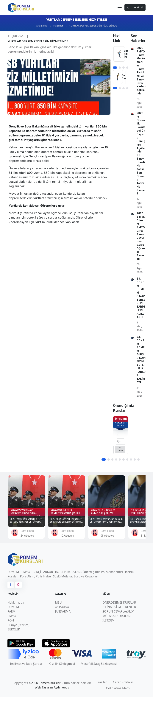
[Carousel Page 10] (138, 459)
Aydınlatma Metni (118, 688)
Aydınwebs (61, 687)
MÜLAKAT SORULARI (116, 616)
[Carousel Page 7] (127, 459)
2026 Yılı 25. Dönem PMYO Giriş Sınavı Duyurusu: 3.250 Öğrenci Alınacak (141, 236)
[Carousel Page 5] (120, 459)
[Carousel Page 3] (123, 67)
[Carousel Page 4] (127, 67)
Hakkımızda (15, 602)
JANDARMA (63, 611)
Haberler (58, 25)
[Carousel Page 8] (131, 459)
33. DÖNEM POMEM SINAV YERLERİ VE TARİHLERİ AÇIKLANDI (141, 298)
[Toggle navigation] (119, 7)
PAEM (11, 611)
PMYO (11, 616)
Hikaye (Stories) (18, 625)
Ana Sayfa (41, 25)
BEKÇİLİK (13, 629)
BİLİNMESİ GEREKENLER (119, 607)
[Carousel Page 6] (123, 459)
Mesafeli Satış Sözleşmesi (99, 664)
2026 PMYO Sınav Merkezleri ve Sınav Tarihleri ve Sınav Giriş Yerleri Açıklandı (141, 71)
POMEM (13, 607)
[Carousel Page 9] (135, 459)
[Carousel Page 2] (120, 67)
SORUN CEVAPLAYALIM (118, 611)
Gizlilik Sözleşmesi (62, 664)
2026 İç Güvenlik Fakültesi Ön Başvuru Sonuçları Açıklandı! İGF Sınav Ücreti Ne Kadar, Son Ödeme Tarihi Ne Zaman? (141, 153)
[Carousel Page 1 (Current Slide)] (115, 67)
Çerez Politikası (123, 682)
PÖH (10, 620)
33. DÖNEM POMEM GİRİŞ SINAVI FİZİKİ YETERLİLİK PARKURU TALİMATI (141, 359)
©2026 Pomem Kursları (45, 683)
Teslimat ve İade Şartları (26, 664)
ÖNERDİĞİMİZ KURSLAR (119, 602)
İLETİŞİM (108, 620)
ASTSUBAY (62, 607)
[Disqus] (58, 279)
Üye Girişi (137, 7)
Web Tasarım (44, 687)
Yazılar (102, 682)
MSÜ (58, 602)
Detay (120, 450)
